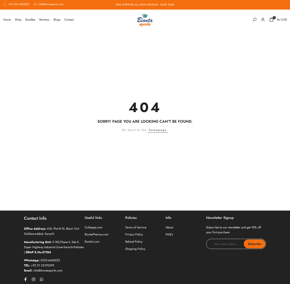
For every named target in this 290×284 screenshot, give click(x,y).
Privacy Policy (134, 234)
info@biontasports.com (51, 4)
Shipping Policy (135, 249)
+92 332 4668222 (18, 4)
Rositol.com (92, 241)
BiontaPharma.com (96, 234)
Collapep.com (93, 227)
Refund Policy (133, 241)
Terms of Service (135, 227)
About (169, 227)
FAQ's (169, 234)
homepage (158, 130)
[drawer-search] (254, 19)
